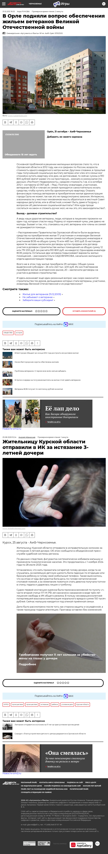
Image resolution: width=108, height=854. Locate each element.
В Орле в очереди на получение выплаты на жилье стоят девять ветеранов (47, 380)
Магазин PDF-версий (92, 786)
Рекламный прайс (29, 782)
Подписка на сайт (75, 782)
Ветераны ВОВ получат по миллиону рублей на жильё (39, 389)
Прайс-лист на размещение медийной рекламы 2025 (44, 789)
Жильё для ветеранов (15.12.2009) (41, 294)
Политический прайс (79, 789)
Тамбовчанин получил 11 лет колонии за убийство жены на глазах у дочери (57, 656)
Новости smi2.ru (12, 428)
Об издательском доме (31, 786)
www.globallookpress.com (14, 528)
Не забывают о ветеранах (37, 297)
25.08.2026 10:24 (9, 437)
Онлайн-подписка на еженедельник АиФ (62, 786)
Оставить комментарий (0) (84, 311)
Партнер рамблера (60, 843)
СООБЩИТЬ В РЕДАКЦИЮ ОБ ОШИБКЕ (36, 792)
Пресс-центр (90, 782)
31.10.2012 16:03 (9, 11)
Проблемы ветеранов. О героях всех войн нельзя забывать (40, 371)
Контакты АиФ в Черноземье (52, 782)
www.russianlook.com (17, 116)
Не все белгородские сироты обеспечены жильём (37, 362)
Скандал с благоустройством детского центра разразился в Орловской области (50, 734)
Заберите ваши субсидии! (37, 300)
